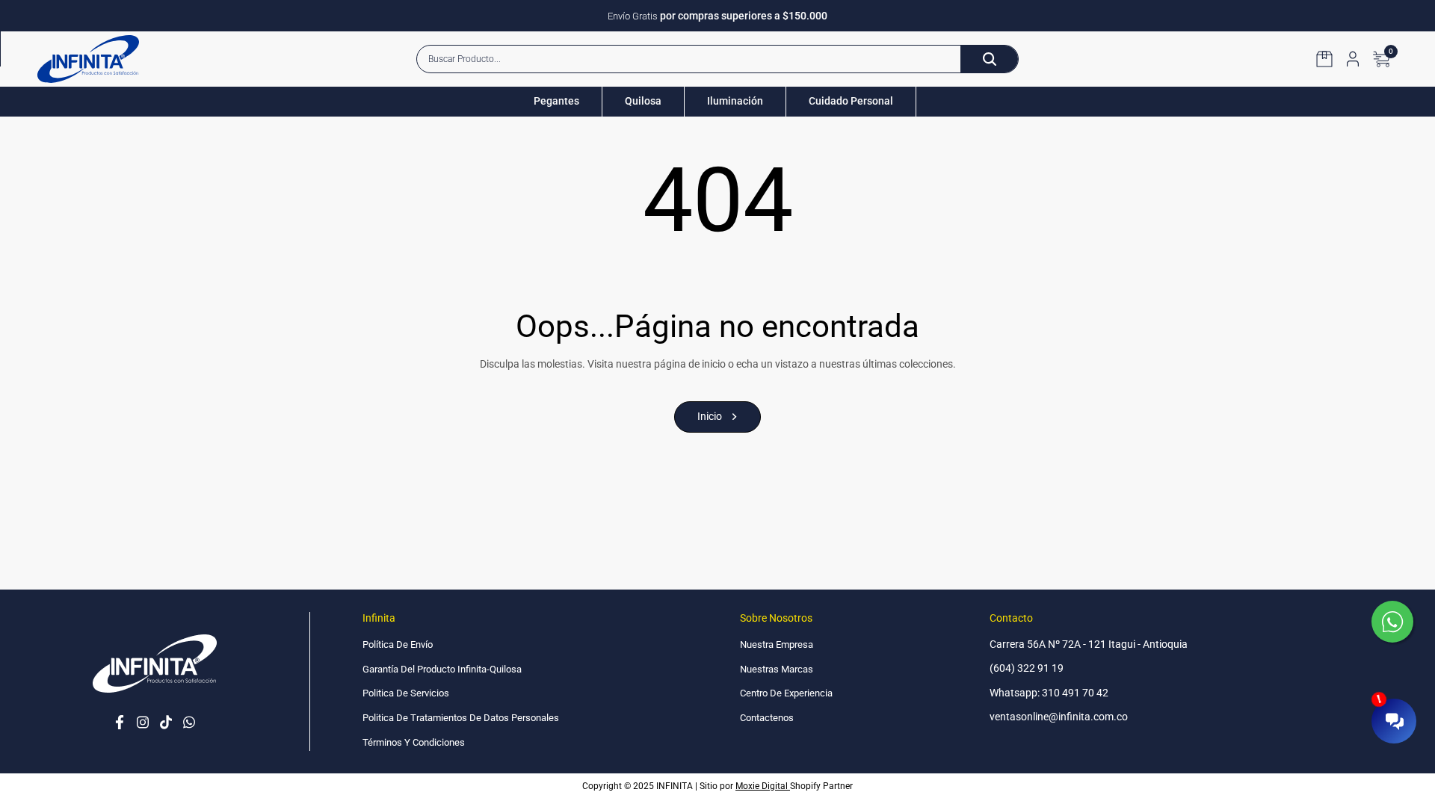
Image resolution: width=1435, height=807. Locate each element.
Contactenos (767, 717)
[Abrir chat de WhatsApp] (1393, 623)
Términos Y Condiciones (413, 742)
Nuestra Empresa (776, 644)
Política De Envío (397, 644)
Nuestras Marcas (776, 669)
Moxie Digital (762, 786)
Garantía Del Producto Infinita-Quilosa (442, 669)
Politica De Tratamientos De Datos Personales (460, 717)
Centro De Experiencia (786, 693)
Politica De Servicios (405, 693)
